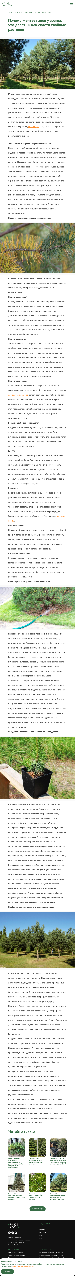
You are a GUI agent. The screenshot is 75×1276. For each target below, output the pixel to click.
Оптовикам (42, 1232)
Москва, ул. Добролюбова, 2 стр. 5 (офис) (51, 1252)
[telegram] (9, 1233)
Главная (11, 13)
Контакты (42, 1229)
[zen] (16, 1233)
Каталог (41, 1227)
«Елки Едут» (33, 126)
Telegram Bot (11, 1258)
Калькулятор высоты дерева (16, 1252)
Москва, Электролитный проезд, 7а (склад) (51, 1258)
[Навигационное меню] (71, 4)
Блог (18, 13)
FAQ (40, 1238)
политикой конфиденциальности (24, 1266)
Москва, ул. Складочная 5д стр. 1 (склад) (51, 1255)
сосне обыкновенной (18, 395)
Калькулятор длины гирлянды (16, 1255)
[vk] (12, 1233)
